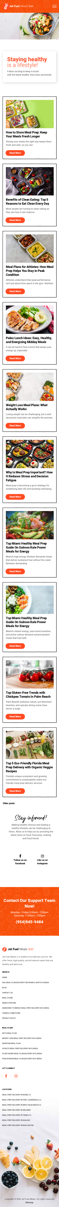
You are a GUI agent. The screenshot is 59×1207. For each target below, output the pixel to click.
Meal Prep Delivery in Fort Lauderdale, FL (21, 1100)
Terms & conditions (11, 1013)
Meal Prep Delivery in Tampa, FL (17, 1115)
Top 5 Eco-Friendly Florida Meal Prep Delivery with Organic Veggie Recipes (29, 767)
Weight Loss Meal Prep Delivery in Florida (21, 1038)
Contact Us (7, 992)
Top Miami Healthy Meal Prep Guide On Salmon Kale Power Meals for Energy (26, 547)
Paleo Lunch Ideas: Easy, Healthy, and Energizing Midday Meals (29, 340)
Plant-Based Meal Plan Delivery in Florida (22, 1053)
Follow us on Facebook (20, 861)
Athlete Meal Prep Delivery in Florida (20, 1048)
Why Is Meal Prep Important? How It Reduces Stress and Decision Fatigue (29, 476)
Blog (4, 987)
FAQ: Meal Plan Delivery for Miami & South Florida (25, 982)
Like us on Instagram (42, 861)
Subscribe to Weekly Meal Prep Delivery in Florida (25, 1008)
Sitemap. (29, 1202)
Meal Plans (7, 998)
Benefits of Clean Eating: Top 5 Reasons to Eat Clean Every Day (27, 201)
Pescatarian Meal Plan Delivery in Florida (22, 1058)
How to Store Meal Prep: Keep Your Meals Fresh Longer (26, 134)
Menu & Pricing (9, 1003)
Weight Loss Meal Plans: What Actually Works (27, 407)
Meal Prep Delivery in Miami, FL (16, 1095)
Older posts (9, 803)
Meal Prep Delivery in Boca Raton (17, 1125)
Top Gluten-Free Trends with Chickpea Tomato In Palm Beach (28, 694)
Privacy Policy (9, 1018)
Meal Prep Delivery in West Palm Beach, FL (21, 1105)
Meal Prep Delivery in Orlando (16, 1110)
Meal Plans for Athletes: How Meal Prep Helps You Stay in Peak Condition (30, 271)
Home (4, 977)
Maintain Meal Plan (11, 1043)
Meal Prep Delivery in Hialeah (16, 1120)
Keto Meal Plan (9, 1033)
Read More (15, 153)
